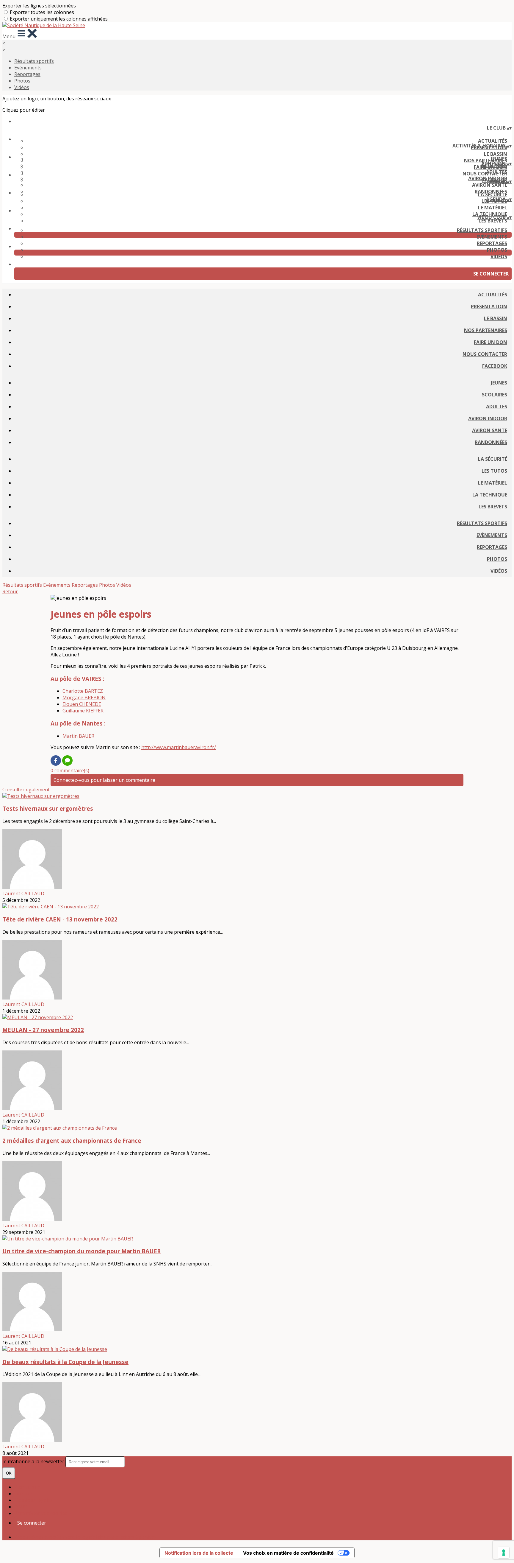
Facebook (494, 366)
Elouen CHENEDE (81, 704)
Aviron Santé (489, 185)
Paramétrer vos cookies (40, 1513)
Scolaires (494, 394)
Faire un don (490, 342)
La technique (489, 494)
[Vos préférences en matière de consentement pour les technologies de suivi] (503, 1552)
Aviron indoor (487, 178)
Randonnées (491, 442)
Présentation (489, 306)
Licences (23, 1493)
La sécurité (492, 194)
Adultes (496, 172)
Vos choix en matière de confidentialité (288, 1553)
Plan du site (27, 1487)
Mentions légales (33, 1500)
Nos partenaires (485, 330)
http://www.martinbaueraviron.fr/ (178, 747)
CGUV (20, 1506)
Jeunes (499, 158)
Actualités (492, 141)
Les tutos (494, 471)
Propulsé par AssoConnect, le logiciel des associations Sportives (85, 1537)
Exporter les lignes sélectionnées (39, 5)
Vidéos (21, 87)
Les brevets (493, 220)
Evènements (28, 67)
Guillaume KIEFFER (83, 710)
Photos (22, 80)
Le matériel (492, 207)
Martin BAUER (78, 736)
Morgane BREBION (84, 697)
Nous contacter (485, 354)
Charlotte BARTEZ (82, 691)
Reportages (27, 74)
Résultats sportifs (34, 61)
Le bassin (495, 154)
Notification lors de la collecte (198, 1553)
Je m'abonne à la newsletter (33, 1461)
